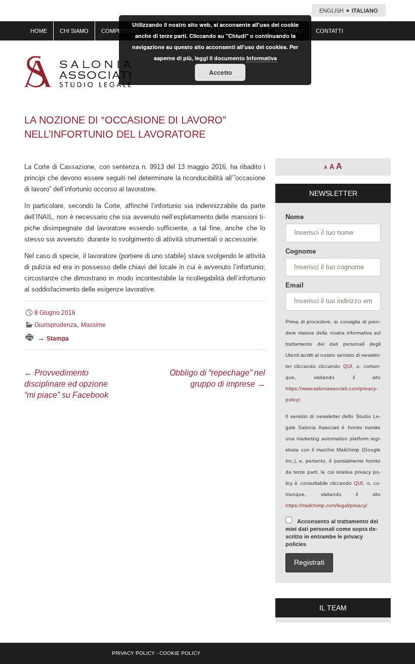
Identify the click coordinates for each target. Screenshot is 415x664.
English (331, 11)
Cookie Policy (179, 653)
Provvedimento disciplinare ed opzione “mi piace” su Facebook (66, 383)
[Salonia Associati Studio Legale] (77, 72)
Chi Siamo (74, 31)
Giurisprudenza (55, 324)
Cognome (300, 251)
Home (38, 31)
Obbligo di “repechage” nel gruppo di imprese (217, 378)
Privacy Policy (133, 653)
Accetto (220, 72)
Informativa (261, 58)
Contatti (329, 31)
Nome (294, 217)
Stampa (58, 338)
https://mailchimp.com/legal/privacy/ (326, 505)
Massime (93, 324)
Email (294, 285)
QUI (347, 366)
